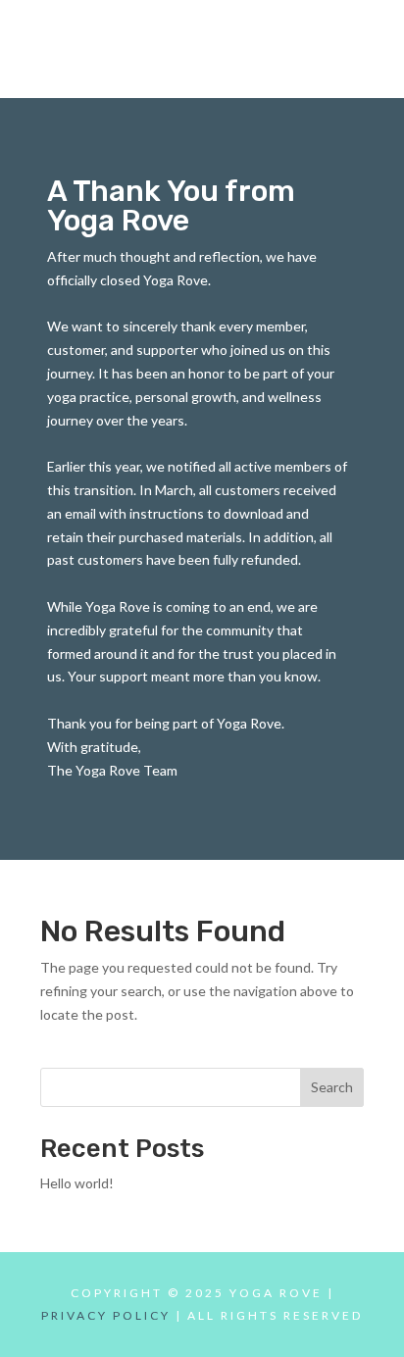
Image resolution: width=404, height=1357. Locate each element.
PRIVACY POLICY (106, 1315)
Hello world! (77, 1183)
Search (332, 1087)
